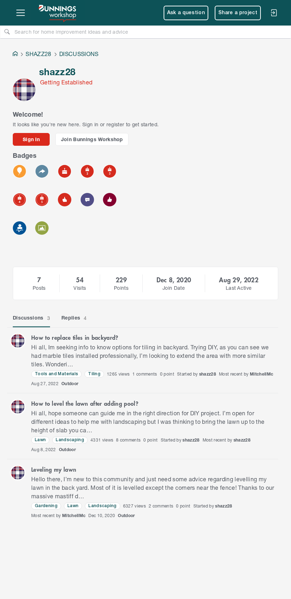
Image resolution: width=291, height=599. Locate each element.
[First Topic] (87, 199)
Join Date (174, 288)
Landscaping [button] (70, 440)
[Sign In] (273, 12)
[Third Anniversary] (109, 171)
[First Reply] (42, 171)
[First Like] (64, 199)
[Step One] (19, 228)
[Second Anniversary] (87, 171)
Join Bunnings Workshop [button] (92, 139)
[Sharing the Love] (109, 199)
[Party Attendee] (19, 171)
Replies (74, 318)
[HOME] (15, 54)
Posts (39, 288)
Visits (79, 288)
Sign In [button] (31, 139)
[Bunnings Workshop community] (57, 12)
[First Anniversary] (64, 171)
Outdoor (69, 383)
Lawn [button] (40, 440)
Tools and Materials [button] (56, 374)
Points (121, 288)
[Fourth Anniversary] (19, 199)
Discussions (31, 318)
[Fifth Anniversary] (42, 199)
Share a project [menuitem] (237, 13)
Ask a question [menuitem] (186, 13)
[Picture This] (42, 228)
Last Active (239, 288)
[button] (18, 341)
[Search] (7, 31)
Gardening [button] (46, 506)
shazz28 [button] (207, 374)
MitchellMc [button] (261, 374)
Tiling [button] (94, 374)
